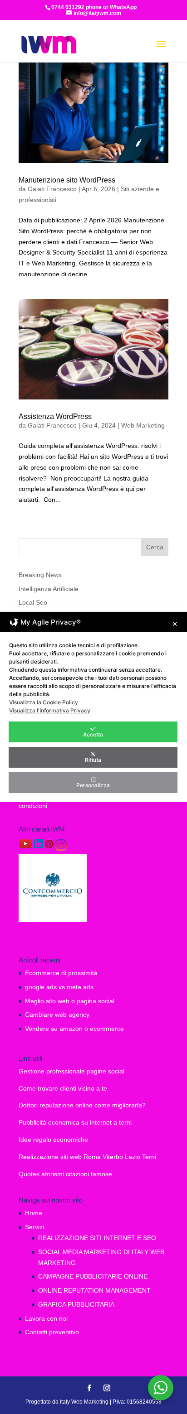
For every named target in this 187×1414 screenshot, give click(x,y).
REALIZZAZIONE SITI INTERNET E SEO (97, 1237)
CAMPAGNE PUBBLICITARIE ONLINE (93, 1276)
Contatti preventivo (52, 1332)
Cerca (154, 547)
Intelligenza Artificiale (49, 588)
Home (33, 1213)
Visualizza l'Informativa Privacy (49, 710)
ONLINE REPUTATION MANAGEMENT (94, 1290)
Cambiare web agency (57, 1014)
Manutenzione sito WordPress (67, 180)
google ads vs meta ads (59, 987)
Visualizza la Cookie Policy (43, 702)
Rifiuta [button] (93, 759)
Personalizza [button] (93, 785)
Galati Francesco (52, 188)
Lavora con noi (46, 1318)
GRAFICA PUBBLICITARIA (76, 1304)
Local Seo (33, 602)
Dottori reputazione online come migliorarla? (82, 1105)
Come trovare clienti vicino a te (63, 1088)
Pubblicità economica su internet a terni (75, 1122)
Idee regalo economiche (53, 1139)
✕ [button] (175, 624)
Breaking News (40, 574)
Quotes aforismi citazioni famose (65, 1174)
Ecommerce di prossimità (61, 972)
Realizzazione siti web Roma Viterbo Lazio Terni (87, 1156)
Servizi (34, 1227)
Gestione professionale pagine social (71, 1071)
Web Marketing (143, 425)
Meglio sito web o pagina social (69, 1001)
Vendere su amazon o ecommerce (74, 1028)
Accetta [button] (93, 734)
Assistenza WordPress (55, 416)
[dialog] (93, 707)
